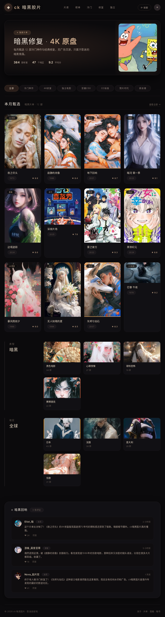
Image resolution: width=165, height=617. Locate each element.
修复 (101, 7)
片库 (66, 7)
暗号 (158, 611)
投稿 (152, 611)
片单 (145, 611)
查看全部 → (154, 104)
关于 (139, 611)
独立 (112, 7)
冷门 (89, 7)
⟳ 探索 (144, 7)
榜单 (78, 7)
